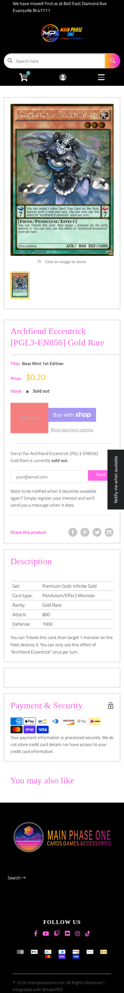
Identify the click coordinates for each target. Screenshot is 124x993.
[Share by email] (109, 532)
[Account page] (62, 77)
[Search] (112, 60)
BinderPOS (53, 989)
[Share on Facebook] (72, 532)
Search (15, 877)
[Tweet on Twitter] (97, 532)
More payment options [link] (72, 429)
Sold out (29, 418)
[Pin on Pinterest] (84, 532)
